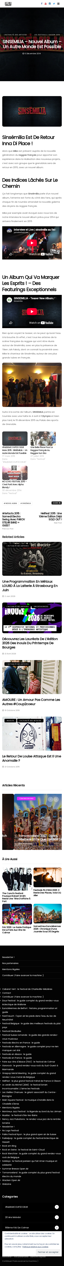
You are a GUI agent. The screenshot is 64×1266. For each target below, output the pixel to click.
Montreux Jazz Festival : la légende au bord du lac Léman (31, 1111)
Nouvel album (11, 503)
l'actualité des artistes (15, 35)
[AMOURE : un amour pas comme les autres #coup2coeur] (32, 677)
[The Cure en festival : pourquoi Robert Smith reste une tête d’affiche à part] (17, 879)
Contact (6, 992)
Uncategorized (41, 606)
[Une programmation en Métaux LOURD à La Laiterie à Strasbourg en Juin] (32, 559)
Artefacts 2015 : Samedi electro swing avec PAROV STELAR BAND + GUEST (13, 521)
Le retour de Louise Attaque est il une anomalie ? (31, 758)
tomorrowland (14, 798)
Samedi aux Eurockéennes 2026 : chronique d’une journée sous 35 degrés (47, 929)
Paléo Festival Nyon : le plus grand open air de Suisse (29, 1134)
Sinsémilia (26, 503)
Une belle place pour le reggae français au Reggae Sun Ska (42, 450)
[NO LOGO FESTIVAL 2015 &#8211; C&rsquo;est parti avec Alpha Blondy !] (15, 473)
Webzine (6, 1184)
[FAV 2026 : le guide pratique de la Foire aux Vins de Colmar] (17, 914)
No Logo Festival (10, 1130)
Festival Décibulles (11, 1031)
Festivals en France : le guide (17, 1057)
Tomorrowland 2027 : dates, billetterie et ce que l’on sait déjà (30, 837)
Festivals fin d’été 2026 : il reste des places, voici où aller (47, 892)
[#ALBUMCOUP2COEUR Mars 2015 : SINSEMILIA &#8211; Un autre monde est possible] (15, 438)
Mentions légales (11, 969)
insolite (10, 720)
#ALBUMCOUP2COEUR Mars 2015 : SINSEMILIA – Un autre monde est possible (14, 450)
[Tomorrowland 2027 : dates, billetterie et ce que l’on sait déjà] (32, 822)
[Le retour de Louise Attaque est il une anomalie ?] (32, 734)
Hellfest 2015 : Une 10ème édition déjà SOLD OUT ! (50, 518)
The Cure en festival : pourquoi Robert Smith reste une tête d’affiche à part (16, 897)
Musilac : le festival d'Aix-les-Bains (19, 1115)
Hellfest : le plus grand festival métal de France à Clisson (31, 1080)
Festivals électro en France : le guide (21, 1042)
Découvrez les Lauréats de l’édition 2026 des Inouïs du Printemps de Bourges (30, 643)
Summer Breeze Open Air (15, 1168)
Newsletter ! (8, 957)
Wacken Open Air (11, 1180)
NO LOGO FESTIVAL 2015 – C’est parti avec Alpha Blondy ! (14, 484)
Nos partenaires (10, 963)
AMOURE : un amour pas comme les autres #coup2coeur (31, 701)
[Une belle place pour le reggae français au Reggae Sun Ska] (43, 438)
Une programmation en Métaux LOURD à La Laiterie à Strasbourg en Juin (30, 585)
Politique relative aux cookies (35, 1246)
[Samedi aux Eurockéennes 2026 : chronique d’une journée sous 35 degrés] (47, 913)
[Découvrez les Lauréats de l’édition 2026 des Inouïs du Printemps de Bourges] (32, 618)
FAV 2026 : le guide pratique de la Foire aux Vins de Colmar (16, 930)
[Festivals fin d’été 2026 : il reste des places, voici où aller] (47, 877)
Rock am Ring (9, 1145)
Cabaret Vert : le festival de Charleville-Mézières (27, 989)
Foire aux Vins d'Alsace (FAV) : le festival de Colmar (28, 1061)
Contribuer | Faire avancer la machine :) (23, 975)
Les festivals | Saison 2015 (47, 35)
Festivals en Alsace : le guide (17, 1054)
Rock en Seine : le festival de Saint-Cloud (23, 1149)
